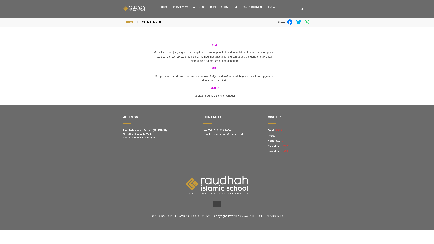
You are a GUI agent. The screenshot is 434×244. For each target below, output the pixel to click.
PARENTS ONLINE (252, 7)
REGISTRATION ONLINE (224, 7)
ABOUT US (199, 7)
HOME (129, 21)
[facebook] (217, 204)
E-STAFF (273, 7)
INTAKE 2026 (180, 7)
